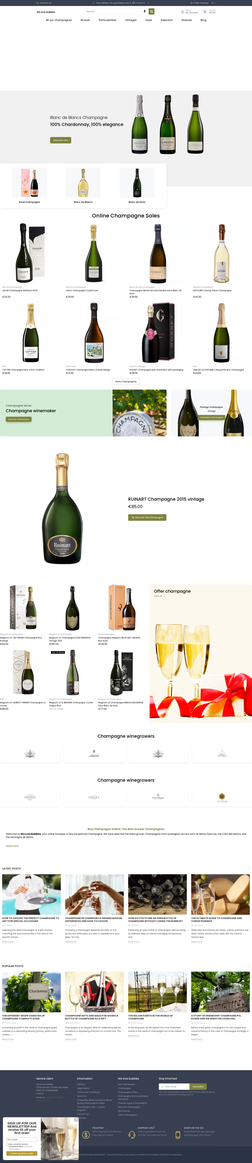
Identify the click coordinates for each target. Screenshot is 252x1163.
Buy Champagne (126, 1084)
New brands (124, 1111)
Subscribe (198, 1086)
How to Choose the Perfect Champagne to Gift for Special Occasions (30, 920)
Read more (7, 941)
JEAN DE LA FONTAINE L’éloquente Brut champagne (218, 369)
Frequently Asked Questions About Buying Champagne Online (94, 1102)
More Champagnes (126, 381)
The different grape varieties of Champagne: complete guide (23, 1017)
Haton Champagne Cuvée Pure (82, 290)
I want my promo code (22, 1153)
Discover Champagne (129, 1107)
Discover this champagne (149, 517)
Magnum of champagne (11, 634)
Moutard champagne (203, 287)
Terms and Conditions (88, 1092)
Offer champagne (127, 1114)
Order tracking (201, 2)
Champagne (124, 1088)
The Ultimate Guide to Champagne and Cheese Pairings (216, 920)
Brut (4, 366)
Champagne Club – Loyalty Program (91, 1109)
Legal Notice (83, 1088)
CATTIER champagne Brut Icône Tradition (23, 369)
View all (158, 595)
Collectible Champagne (211, 417)
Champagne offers (128, 1092)
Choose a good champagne (132, 1103)
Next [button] (248, 868)
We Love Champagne (12, 287)
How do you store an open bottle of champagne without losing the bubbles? (155, 920)
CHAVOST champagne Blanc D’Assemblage (88, 369)
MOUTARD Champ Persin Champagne (212, 290)
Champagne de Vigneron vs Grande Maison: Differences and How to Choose (94, 920)
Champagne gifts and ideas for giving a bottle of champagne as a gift (91, 1017)
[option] (31, 911)
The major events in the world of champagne (150, 1017)
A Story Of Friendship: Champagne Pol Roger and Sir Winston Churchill (216, 1017)
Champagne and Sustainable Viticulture (133, 1098)
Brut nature (71, 366)
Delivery (81, 1084)
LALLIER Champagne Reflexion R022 (20, 290)
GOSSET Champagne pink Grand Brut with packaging (156, 369)
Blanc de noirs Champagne (142, 287)
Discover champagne (18, 419)
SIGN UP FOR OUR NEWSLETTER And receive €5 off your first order (21, 1128)
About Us (81, 1096)
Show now (58, 147)
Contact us (45, 2)
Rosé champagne (138, 366)
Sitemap (81, 1118)
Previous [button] (243, 868)
